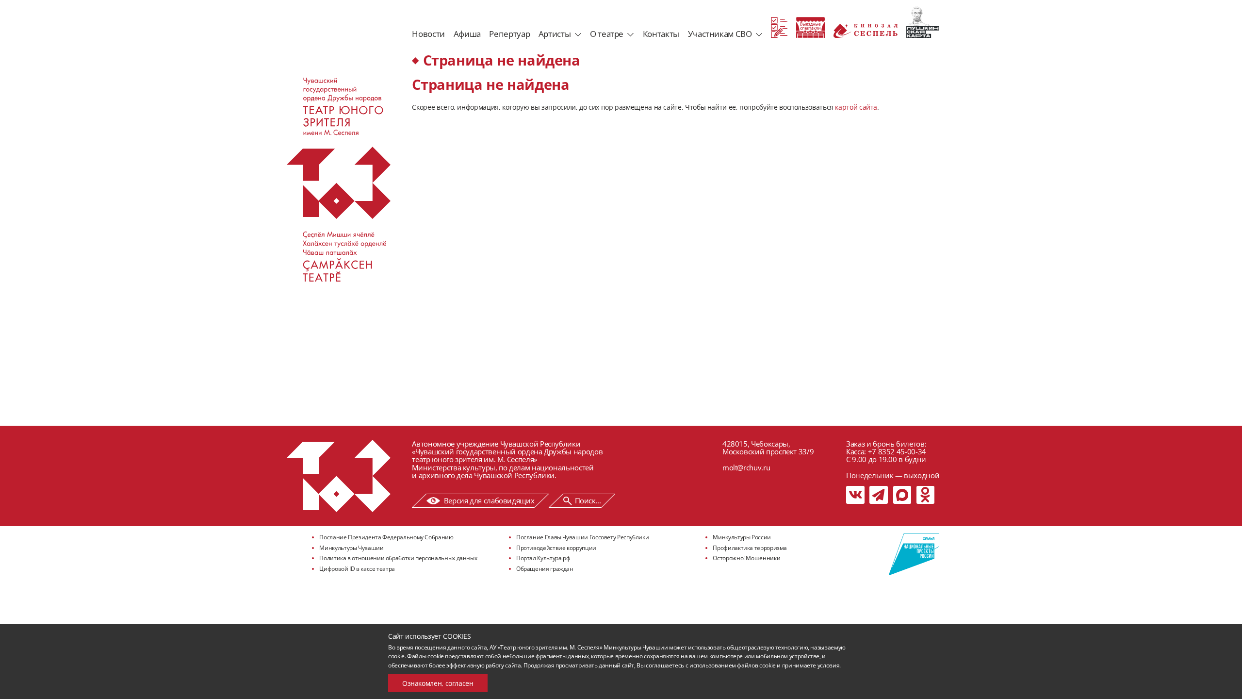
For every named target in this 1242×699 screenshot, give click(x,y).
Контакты (661, 33)
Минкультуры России (742, 537)
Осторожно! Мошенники (746, 558)
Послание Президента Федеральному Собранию (386, 537)
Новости (428, 33)
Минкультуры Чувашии (351, 547)
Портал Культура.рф (543, 558)
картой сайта (856, 107)
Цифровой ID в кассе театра (357, 568)
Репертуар (509, 33)
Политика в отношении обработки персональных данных (398, 558)
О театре (606, 33)
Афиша (467, 33)
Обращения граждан (544, 568)
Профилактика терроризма (750, 547)
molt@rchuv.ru (746, 467)
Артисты (555, 33)
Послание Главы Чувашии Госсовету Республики (582, 537)
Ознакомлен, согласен (438, 683)
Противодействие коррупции (556, 547)
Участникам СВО (720, 33)
